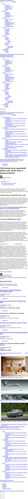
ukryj (8, 181)
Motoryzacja (7, 13)
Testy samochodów (9, 15)
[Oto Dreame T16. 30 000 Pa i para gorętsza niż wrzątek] (14, 366)
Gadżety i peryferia (9, 19)
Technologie (7, 25)
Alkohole (7, 38)
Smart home (7, 33)
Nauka (6, 36)
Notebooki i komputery (10, 22)
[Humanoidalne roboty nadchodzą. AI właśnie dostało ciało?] (14, 425)
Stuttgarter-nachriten (7, 271)
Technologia (5, 439)
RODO (4, 487)
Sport (6, 45)
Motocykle (7, 12)
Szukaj (14, 1)
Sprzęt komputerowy (9, 24)
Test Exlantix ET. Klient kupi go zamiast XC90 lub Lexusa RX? (13, 421)
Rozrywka (7, 42)
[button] (2, 495)
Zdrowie (7, 48)
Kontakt (4, 485)
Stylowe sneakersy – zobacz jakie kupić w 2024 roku (16, 154)
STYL (4, 4)
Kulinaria (7, 29)
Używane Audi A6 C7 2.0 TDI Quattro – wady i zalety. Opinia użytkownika (15, 126)
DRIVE (4, 11)
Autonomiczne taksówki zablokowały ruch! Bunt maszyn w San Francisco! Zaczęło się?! (13, 208)
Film (9, 40)
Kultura (6, 39)
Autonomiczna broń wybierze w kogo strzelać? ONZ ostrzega (13, 400)
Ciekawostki (8, 160)
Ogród (6, 32)
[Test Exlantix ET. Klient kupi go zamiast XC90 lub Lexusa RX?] (14, 412)
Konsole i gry (8, 21)
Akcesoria (7, 5)
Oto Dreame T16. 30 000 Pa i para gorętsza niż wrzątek (11, 377)
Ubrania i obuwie (8, 8)
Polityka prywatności (7, 488)
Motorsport (7, 17)
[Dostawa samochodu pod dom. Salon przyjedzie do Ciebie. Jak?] (26, 353)
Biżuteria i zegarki (9, 6)
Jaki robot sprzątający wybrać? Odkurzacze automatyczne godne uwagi (14, 147)
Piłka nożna (10, 47)
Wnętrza (7, 34)
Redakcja (4, 484)
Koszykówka (10, 46)
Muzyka (9, 41)
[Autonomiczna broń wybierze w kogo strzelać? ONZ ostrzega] (14, 389)
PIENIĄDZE (5, 49)
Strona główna (3, 160)
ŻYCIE (4, 35)
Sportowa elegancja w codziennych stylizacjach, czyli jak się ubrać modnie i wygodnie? (16, 156)
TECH (4, 18)
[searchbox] (6, 2)
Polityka (7, 52)
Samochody (7, 14)
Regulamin (5, 486)
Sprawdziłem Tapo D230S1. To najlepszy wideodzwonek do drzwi (13, 142)
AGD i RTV (7, 28)
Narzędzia (7, 31)
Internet (6, 20)
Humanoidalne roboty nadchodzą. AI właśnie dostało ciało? (12, 426)
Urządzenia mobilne (9, 26)
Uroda (6, 10)
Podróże (7, 43)
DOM (4, 27)
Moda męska (7, 7)
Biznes (6, 50)
